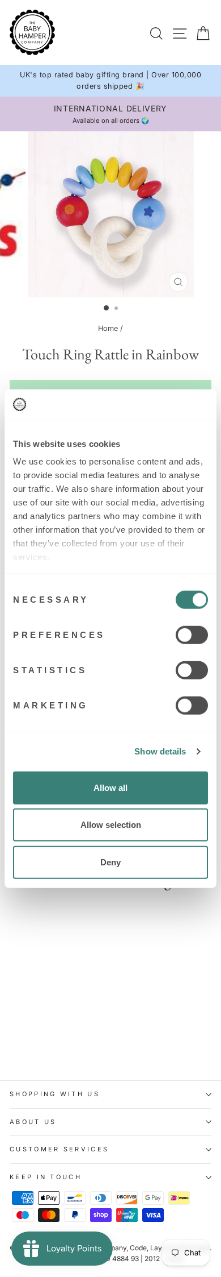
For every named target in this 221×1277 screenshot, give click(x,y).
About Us (33, 1122)
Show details (160, 751)
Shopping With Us (55, 1094)
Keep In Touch (46, 1177)
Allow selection (110, 825)
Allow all (111, 787)
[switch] (192, 634)
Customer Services (59, 1149)
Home (108, 328)
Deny (110, 861)
